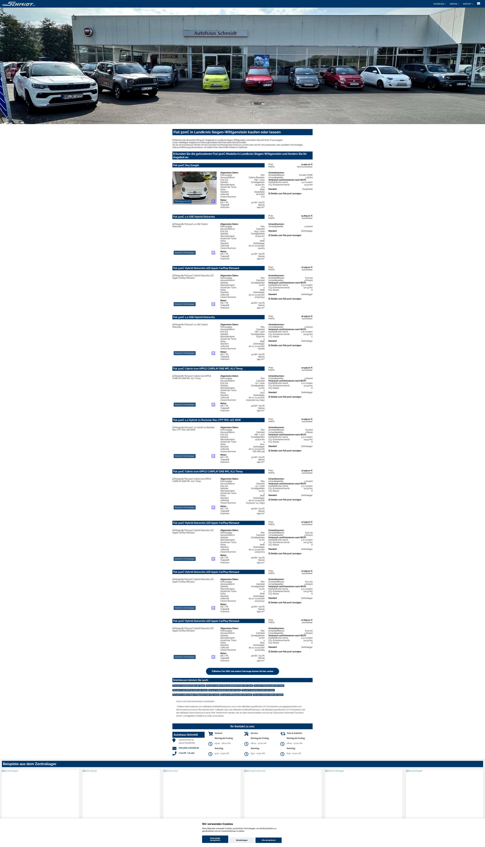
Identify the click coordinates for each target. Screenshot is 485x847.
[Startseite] (18, 4)
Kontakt (467, 4)
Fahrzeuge (438, 4)
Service (453, 4)
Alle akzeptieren (268, 840)
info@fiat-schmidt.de (189, 748)
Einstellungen (242, 840)
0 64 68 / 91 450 (187, 753)
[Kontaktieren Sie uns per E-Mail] (478, 3)
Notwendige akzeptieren (215, 839)
